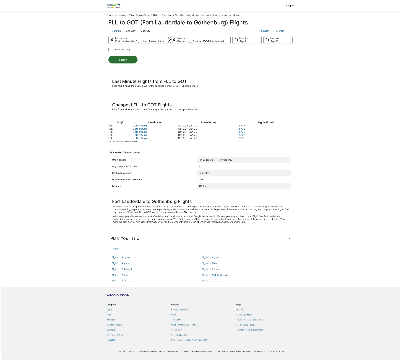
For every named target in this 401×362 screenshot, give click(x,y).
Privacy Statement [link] (179, 310)
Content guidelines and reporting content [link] (189, 340)
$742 (242, 134)
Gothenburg (140, 125)
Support (290, 5)
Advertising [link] (111, 330)
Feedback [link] (111, 340)
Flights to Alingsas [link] (121, 257)
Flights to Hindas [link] (210, 281)
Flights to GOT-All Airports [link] (214, 275)
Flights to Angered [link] (210, 257)
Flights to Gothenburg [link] (162, 15)
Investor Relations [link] (114, 325)
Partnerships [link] (112, 320)
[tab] (115, 30)
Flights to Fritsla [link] (120, 275)
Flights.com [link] (112, 15)
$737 (242, 125)
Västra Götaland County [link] (139, 15)
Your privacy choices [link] (180, 335)
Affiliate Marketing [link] (115, 335)
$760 (242, 138)
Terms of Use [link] (177, 320)
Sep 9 (242, 41)
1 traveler (264, 30)
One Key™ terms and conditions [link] (184, 325)
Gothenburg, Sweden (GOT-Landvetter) (200, 41)
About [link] (109, 310)
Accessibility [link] (176, 330)
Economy (280, 30)
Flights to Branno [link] (210, 269)
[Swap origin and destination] (170, 40)
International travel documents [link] (249, 330)
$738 (242, 128)
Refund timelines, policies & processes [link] (252, 320)
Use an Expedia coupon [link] (246, 325)
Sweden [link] (123, 15)
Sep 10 (274, 41)
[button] (200, 238)
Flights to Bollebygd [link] (122, 269)
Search (123, 59)
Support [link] (239, 310)
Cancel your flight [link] (244, 315)
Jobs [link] (109, 315)
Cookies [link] (174, 315)
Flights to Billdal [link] (209, 263)
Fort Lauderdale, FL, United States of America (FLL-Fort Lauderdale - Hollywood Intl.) (142, 41)
